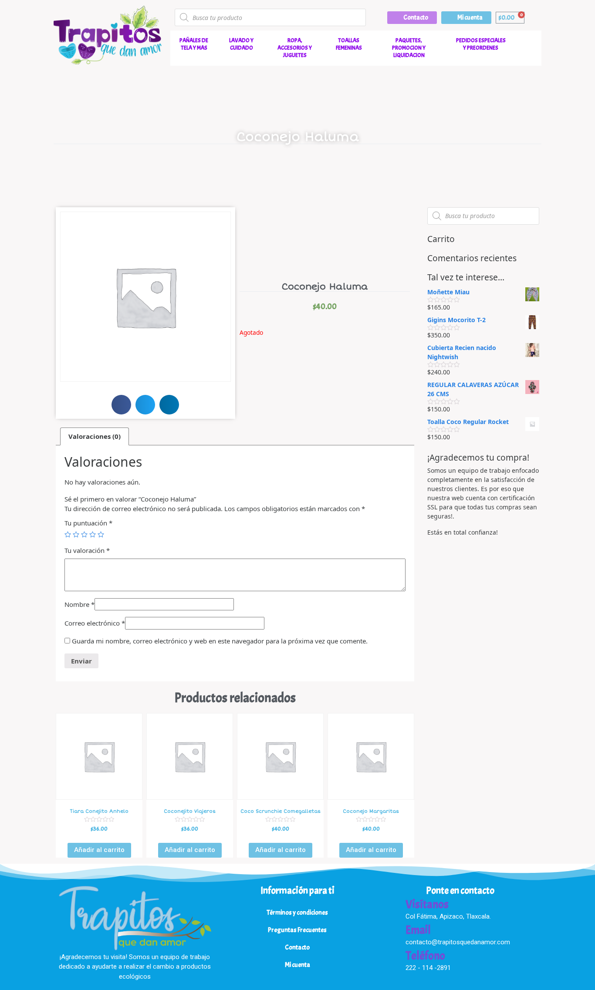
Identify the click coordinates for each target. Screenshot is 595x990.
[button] (412, 17)
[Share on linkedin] (169, 404)
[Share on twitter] (145, 404)
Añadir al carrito (99, 850)
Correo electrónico (94, 623)
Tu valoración (87, 550)
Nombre (79, 604)
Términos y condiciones (297, 913)
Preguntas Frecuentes (297, 930)
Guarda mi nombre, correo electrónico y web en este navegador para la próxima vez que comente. (220, 640)
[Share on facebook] (121, 404)
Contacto (297, 947)
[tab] (94, 436)
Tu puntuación (88, 523)
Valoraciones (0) (94, 436)
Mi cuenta (297, 965)
